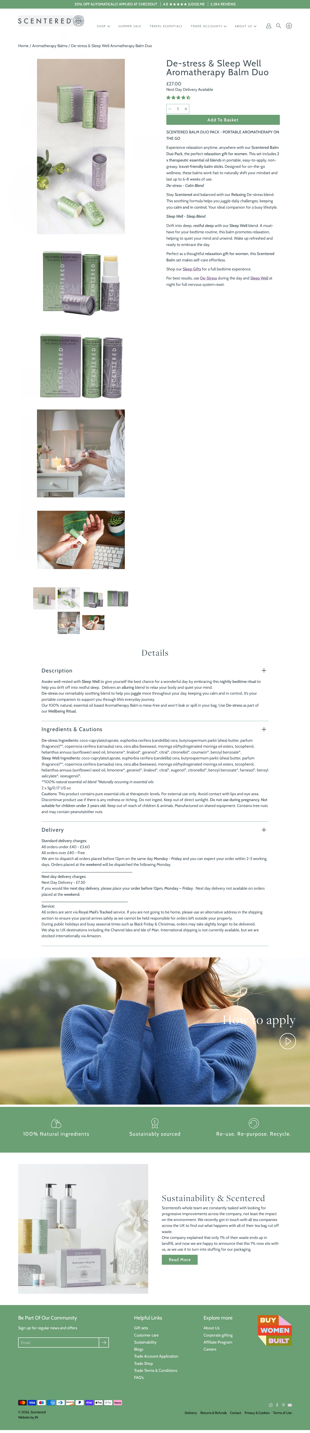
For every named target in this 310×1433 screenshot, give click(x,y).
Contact (235, 1413)
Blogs (138, 1349)
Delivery (53, 829)
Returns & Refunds (213, 1413)
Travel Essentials (166, 26)
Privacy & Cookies (257, 1413)
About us (243, 26)
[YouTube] (290, 1405)
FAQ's (139, 1377)
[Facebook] (277, 1405)
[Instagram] (271, 1405)
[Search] (278, 25)
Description (57, 670)
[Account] (268, 25)
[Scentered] (51, 20)
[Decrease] (169, 109)
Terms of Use (282, 1413)
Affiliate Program (218, 1342)
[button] (178, 97)
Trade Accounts (206, 26)
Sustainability (145, 1342)
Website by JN (28, 1417)
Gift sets (141, 1327)
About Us (211, 1327)
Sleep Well (259, 278)
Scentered (38, 1412)
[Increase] (185, 109)
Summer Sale (129, 26)
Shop (101, 26)
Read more (180, 1259)
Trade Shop (143, 1363)
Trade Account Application (156, 1356)
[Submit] (104, 1342)
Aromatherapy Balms (49, 45)
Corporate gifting (218, 1335)
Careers (210, 1349)
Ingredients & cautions (72, 729)
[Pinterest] (283, 1405)
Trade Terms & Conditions (155, 1370)
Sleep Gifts (192, 269)
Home (23, 45)
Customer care (146, 1335)
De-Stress (208, 278)
